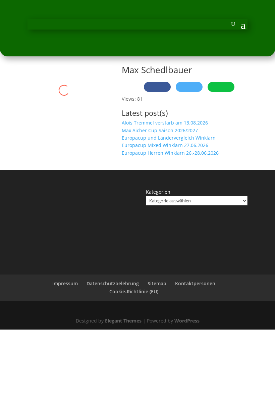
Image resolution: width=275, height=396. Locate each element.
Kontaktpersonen (195, 283)
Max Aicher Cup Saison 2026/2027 (160, 130)
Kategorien (158, 192)
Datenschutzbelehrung (113, 283)
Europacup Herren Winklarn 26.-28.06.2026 (170, 153)
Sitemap (157, 283)
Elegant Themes (123, 320)
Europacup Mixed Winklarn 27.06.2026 (165, 145)
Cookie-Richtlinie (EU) (133, 291)
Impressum (65, 283)
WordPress (187, 320)
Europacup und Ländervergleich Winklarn (169, 138)
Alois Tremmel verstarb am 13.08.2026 (165, 122)
